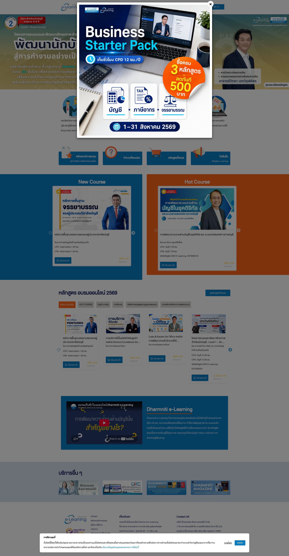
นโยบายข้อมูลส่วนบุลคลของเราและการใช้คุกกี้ (120, 547)
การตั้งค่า (228, 543)
